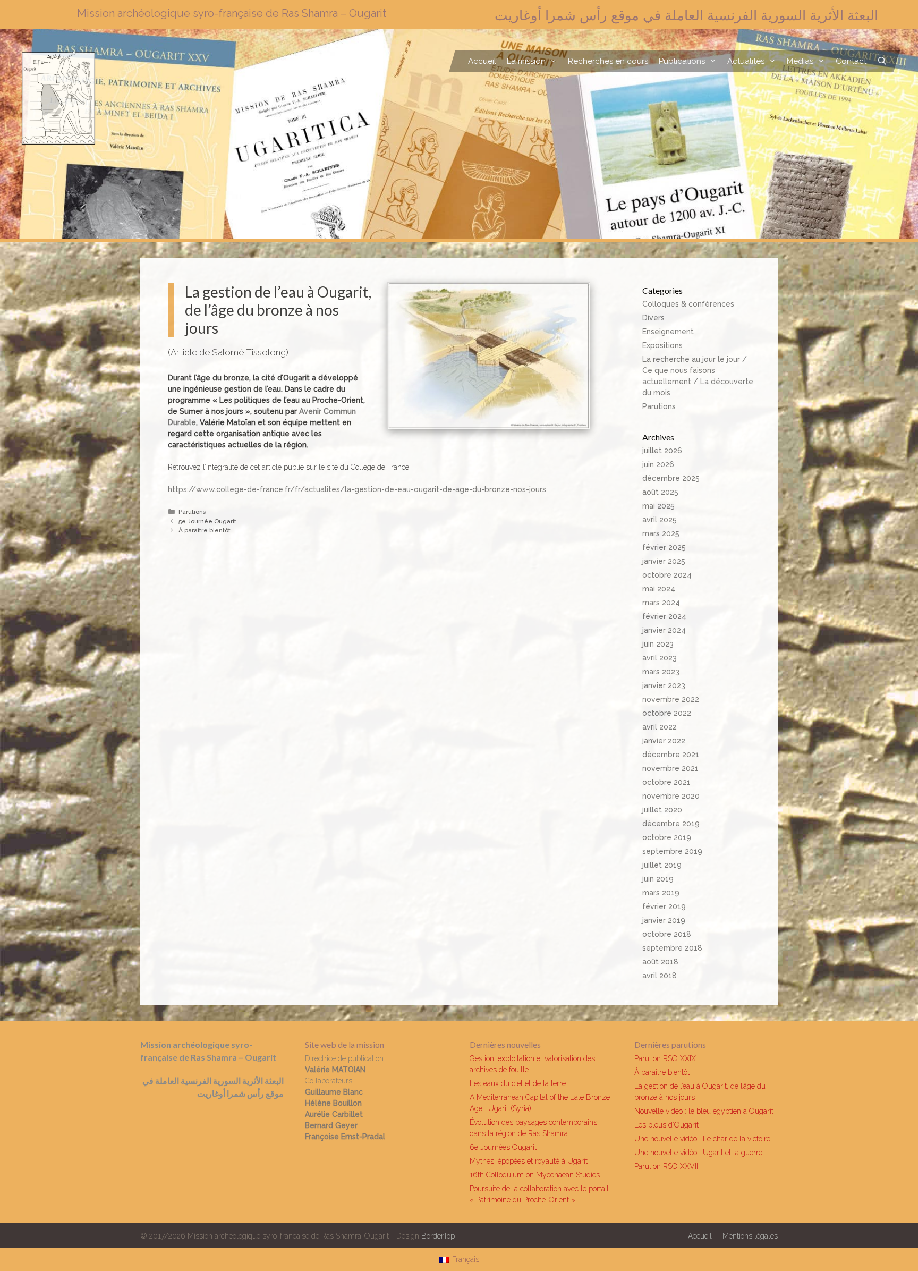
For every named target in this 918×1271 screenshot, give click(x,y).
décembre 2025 (671, 478)
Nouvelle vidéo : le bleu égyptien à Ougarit (704, 1111)
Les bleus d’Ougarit (666, 1125)
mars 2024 (661, 602)
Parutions (192, 511)
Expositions (662, 345)
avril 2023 (659, 658)
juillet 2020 (662, 810)
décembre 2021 (670, 754)
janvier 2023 (663, 685)
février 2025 (664, 547)
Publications (682, 61)
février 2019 (664, 906)
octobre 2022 (666, 713)
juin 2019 (658, 879)
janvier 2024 (664, 630)
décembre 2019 (671, 823)
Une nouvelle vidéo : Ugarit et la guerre (698, 1152)
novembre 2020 (671, 796)
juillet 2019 (662, 865)
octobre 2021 (666, 782)
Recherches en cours (608, 61)
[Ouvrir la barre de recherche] (882, 61)
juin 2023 (658, 644)
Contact (851, 61)
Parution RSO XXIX (665, 1058)
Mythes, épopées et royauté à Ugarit (529, 1161)
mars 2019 (660, 892)
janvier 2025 (663, 561)
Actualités (745, 61)
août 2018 (660, 962)
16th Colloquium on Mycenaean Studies (535, 1175)
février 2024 (664, 616)
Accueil (482, 61)
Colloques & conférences (688, 304)
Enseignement (668, 331)
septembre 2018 (672, 948)
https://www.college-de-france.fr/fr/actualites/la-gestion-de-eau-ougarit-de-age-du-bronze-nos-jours (357, 489)
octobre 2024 (667, 575)
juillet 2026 (662, 450)
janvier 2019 (663, 920)
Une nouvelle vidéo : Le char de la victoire (702, 1138)
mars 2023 (660, 671)
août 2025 (660, 492)
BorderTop (438, 1236)
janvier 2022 (663, 740)
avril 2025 (659, 519)
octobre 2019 (666, 837)
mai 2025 (658, 506)
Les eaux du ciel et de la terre (518, 1083)
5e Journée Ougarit (207, 521)
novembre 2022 (670, 699)
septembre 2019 (672, 851)
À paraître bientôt (204, 530)
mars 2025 (660, 533)
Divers (653, 317)
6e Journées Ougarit (503, 1147)
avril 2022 (659, 727)
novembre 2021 (670, 768)
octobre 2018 (666, 934)
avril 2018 (659, 975)
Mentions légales (750, 1236)
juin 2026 (658, 464)
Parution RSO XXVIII (667, 1166)
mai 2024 (658, 588)
